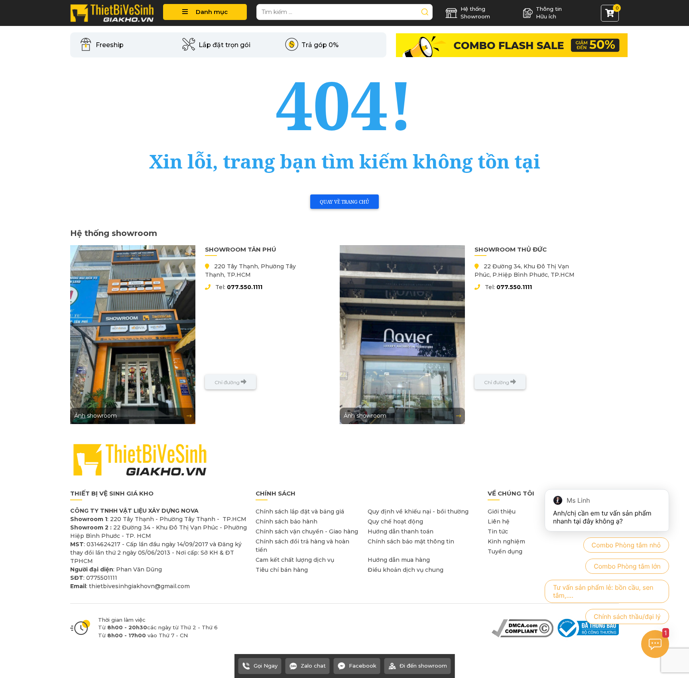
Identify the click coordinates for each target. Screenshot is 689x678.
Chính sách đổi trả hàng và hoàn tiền (302, 545)
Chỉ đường (228, 382)
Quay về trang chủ (344, 201)
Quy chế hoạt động (395, 521)
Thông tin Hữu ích (549, 13)
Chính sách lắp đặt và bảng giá (300, 511)
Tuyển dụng (505, 551)
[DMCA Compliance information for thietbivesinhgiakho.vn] (522, 627)
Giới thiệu (502, 511)
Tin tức (498, 531)
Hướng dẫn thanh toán (400, 531)
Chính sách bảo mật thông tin (411, 541)
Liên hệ (499, 521)
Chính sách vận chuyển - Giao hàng (307, 531)
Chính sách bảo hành (286, 521)
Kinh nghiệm (506, 541)
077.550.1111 (244, 287)
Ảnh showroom (95, 415)
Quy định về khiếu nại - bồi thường (418, 511)
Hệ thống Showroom (475, 13)
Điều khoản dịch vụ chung (405, 569)
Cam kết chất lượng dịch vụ (295, 559)
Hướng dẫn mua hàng (399, 559)
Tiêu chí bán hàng (282, 569)
